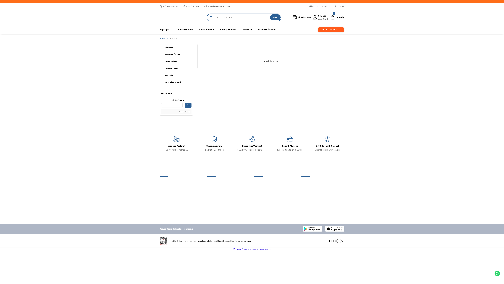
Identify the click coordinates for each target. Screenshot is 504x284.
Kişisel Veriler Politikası (311, 198)
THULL (174, 38)
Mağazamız (212, 187)
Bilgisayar (258, 181)
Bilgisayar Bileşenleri (263, 187)
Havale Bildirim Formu (217, 203)
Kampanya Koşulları (310, 209)
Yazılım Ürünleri (261, 198)
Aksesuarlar (259, 192)
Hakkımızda (212, 181)
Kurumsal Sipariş (214, 209)
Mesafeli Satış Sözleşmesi (313, 181)
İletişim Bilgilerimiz (215, 192)
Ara (188, 105)
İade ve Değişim (308, 203)
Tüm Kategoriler (261, 209)
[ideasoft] (238, 249)
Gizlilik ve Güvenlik (309, 187)
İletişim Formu (213, 198)
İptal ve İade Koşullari (311, 192)
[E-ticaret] (251, 249)
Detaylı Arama (184, 112)
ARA (275, 17)
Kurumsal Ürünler (262, 203)
